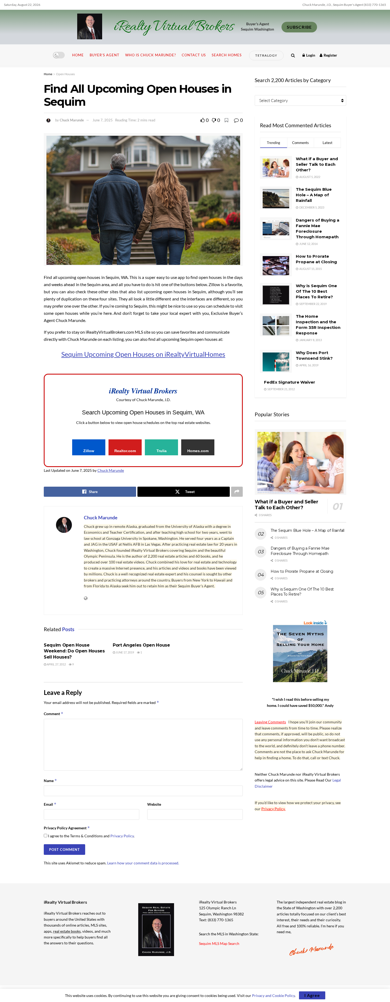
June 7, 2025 (103, 120)
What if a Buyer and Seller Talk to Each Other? (317, 164)
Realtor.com (125, 451)
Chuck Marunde (72, 120)
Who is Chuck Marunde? (150, 55)
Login (310, 55)
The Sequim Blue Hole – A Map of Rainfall (314, 195)
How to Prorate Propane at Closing (302, 571)
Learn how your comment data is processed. (143, 863)
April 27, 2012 (56, 664)
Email (50, 804)
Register (330, 55)
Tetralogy (266, 55)
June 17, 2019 (124, 652)
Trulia (162, 451)
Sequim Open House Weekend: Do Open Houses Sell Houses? (74, 651)
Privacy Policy (122, 836)
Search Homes (227, 55)
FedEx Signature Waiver (289, 382)
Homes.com (198, 451)
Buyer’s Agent (104, 55)
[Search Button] (293, 55)
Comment (53, 713)
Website (154, 804)
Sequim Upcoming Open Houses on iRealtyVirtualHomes (143, 354)
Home (78, 55)
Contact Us (194, 55)
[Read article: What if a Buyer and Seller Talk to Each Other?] (300, 462)
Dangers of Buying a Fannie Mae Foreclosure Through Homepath (300, 551)
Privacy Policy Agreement (67, 827)
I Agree (312, 995)
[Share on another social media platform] (237, 492)
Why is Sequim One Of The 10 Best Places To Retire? (316, 291)
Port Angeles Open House (141, 645)
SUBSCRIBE (299, 26)
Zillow (88, 451)
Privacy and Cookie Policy (273, 995)
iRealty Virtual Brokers (173, 27)
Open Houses (65, 74)
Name (50, 780)
